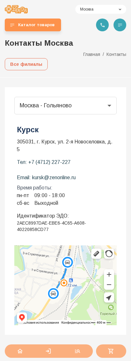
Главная (91, 54)
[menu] (120, 25)
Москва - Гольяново (46, 105)
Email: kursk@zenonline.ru (46, 177)
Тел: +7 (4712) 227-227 (44, 162)
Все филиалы (26, 64)
